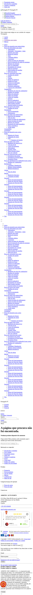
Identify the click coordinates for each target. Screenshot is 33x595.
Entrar (2, 414)
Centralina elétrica (13, 57)
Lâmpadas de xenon (13, 137)
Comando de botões (13, 176)
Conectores (11, 59)
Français (12, 17)
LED (9, 138)
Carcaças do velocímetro (14, 87)
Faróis (9, 76)
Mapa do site (7, 478)
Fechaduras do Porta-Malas (15, 157)
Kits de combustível (13, 100)
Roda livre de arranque (14, 116)
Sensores (6, 178)
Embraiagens (11, 113)
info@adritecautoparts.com (8, 509)
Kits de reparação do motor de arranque (19, 62)
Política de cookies (9, 462)
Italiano (12, 16)
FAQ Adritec (7, 452)
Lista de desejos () (6, 20)
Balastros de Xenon (13, 135)
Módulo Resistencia (13, 168)
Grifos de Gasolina (13, 97)
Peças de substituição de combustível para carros (17, 160)
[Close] (1, 221)
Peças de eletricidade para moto (13, 48)
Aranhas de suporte (13, 75)
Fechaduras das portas (14, 156)
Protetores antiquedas (14, 86)
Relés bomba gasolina (14, 103)
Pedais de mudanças (13, 79)
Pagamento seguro (9, 2)
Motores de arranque (13, 64)
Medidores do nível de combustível (17, 91)
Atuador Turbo (12, 149)
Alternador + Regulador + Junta (16, 51)
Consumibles (7, 129)
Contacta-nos (8, 476)
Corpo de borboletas (13, 146)
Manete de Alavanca (13, 175)
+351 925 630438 (6, 506)
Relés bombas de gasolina (15, 70)
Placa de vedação (12, 152)
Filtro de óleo (11, 118)
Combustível (7, 89)
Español (12, 13)
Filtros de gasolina (13, 95)
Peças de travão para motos (11, 106)
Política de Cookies (19, 540)
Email (2, 553)
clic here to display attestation (21, 532)
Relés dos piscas (12, 71)
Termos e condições (9, 5)
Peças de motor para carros (11, 141)
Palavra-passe (4, 556)
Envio (6, 458)
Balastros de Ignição (17, 140)
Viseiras (10, 78)
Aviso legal (7, 460)
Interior (6, 173)
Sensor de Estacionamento (15, 179)
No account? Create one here (9, 565)
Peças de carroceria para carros (12, 154)
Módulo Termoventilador (15, 167)
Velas (9, 56)
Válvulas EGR (12, 145)
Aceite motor (11, 127)
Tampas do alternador (14, 83)
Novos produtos (8, 472)
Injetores (10, 98)
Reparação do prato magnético (16, 124)
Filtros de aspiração (13, 94)
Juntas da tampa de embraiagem (16, 119)
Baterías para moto (13, 52)
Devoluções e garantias (10, 4)
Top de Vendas (8, 473)
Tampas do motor (12, 84)
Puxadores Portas (12, 159)
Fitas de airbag (12, 172)
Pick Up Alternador (13, 65)
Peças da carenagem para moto (12, 73)
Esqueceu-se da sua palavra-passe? (10, 560)
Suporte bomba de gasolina (15, 105)
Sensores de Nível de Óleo (15, 183)
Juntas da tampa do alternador (16, 60)
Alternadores (11, 49)
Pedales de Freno (12, 81)
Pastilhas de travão (13, 108)
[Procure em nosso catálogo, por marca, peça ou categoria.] (18, 24)
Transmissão (7, 110)
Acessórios (7, 130)
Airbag (6, 170)
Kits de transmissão (13, 111)
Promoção (7, 470)
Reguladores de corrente (14, 67)
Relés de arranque (13, 68)
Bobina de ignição (13, 54)
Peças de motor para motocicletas (13, 114)
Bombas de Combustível (14, 162)
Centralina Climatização (14, 165)
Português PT (17, 14)
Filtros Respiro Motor (14, 151)
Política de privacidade (10, 463)
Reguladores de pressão (14, 102)
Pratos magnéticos (13, 125)
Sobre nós (7, 7)
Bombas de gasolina (13, 92)
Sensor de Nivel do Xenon (15, 181)
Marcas (6, 475)
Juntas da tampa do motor (15, 121)
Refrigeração (7, 164)
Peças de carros (8, 485)
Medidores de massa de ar (15, 143)
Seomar (15, 543)
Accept (3, 591)
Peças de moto (8, 487)
